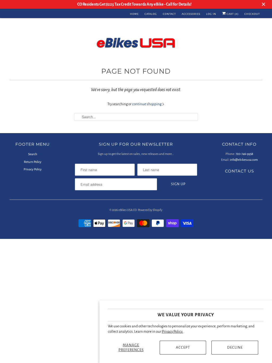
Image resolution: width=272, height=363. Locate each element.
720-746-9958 (244, 154)
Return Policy (32, 162)
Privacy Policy (33, 169)
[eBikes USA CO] (136, 44)
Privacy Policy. (172, 332)
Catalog (150, 13)
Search (32, 154)
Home (134, 13)
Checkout (252, 13)
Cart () (232, 13)
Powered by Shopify (150, 210)
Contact (169, 13)
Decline (235, 347)
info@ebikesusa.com (244, 160)
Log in (211, 13)
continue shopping (147, 104)
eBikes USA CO (127, 210)
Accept (183, 347)
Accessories (191, 13)
